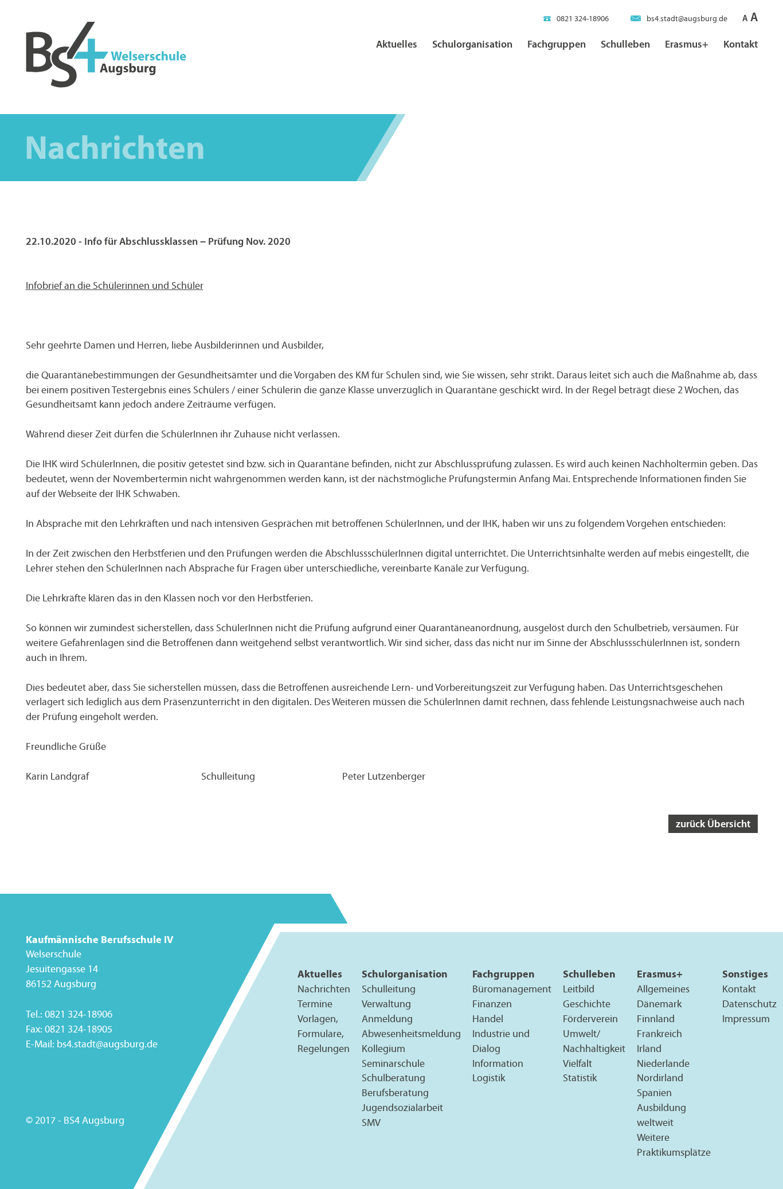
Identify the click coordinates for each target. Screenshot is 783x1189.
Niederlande (663, 1063)
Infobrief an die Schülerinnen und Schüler (114, 285)
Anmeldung (387, 1018)
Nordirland (660, 1078)
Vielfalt (577, 1063)
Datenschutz (749, 1004)
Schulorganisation (472, 43)
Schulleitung (389, 989)
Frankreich (659, 1033)
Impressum (746, 1018)
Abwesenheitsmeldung (411, 1033)
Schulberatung (393, 1078)
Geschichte (586, 1004)
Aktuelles (396, 43)
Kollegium (383, 1048)
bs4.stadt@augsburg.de (687, 19)
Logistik (488, 1078)
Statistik (580, 1078)
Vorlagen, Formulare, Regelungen (323, 1033)
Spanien (654, 1093)
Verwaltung (386, 1004)
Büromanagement (511, 989)
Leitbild (578, 989)
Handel (487, 1018)
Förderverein (590, 1018)
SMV (371, 1122)
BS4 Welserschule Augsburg (106, 55)
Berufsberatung (395, 1093)
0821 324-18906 (583, 19)
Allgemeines (663, 989)
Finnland (656, 1018)
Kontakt (740, 43)
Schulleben (625, 43)
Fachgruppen (556, 43)
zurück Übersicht (713, 823)
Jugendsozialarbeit (402, 1107)
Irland (649, 1048)
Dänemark (659, 1004)
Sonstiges (745, 973)
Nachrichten (323, 989)
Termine (314, 1004)
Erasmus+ (686, 43)
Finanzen (492, 1004)
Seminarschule (393, 1063)
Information (497, 1063)
